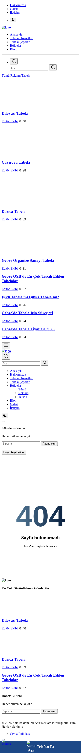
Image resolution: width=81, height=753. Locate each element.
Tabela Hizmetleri (21, 38)
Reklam (15, 75)
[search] (14, 61)
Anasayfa (16, 34)
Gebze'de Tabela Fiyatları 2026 (28, 329)
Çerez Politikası (20, 733)
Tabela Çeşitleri (20, 42)
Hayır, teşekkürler (14, 452)
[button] (15, 385)
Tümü (6, 75)
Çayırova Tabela (16, 162)
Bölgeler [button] (15, 45)
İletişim (15, 12)
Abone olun (49, 443)
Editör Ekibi (10, 121)
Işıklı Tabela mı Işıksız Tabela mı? (30, 297)
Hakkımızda (18, 5)
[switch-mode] (13, 20)
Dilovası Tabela (15, 113)
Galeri (14, 9)
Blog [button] (13, 49)
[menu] (6, 345)
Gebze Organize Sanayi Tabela (28, 260)
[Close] (3, 421)
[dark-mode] (5, 415)
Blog (13, 400)
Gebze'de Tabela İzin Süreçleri (27, 313)
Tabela (25, 75)
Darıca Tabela (14, 211)
